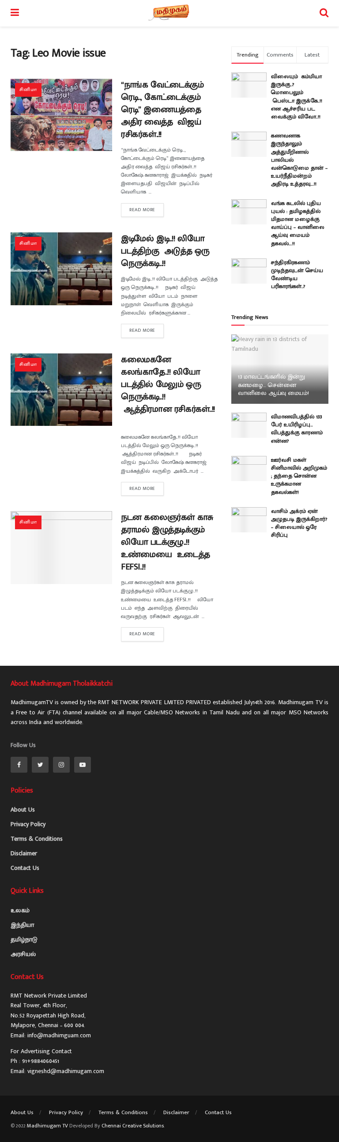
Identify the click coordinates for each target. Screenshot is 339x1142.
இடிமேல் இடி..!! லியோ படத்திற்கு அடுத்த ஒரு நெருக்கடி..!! (165, 251)
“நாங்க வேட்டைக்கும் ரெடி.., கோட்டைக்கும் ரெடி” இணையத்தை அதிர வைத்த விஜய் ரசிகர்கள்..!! (162, 109)
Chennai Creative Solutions (133, 1125)
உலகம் (20, 910)
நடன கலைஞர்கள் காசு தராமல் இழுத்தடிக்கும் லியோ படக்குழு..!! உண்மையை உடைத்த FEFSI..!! (167, 542)
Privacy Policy (28, 824)
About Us (23, 809)
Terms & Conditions (37, 839)
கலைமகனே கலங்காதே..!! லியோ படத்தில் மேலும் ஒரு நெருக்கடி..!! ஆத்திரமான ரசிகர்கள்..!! (168, 390)
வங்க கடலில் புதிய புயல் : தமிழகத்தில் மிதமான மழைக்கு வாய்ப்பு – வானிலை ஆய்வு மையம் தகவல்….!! (297, 223)
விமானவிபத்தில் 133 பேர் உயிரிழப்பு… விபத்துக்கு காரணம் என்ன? (297, 429)
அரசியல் (23, 954)
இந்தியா (22, 925)
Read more (142, 210)
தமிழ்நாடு (24, 939)
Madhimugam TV (47, 1125)
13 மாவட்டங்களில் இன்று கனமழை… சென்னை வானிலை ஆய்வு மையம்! (273, 385)
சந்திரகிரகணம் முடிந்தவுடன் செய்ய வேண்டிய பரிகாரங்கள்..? (297, 275)
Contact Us (25, 868)
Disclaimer (24, 853)
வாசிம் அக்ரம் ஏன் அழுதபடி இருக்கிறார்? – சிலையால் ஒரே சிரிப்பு (299, 523)
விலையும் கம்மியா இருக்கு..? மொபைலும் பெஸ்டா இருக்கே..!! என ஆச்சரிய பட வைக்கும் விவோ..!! (298, 96)
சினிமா (28, 90)
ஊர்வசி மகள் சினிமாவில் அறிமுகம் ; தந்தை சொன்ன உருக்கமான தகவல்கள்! (299, 476)
